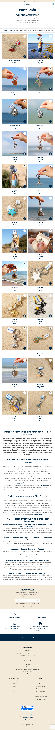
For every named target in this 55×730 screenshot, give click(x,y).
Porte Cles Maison (15, 158)
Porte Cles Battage (40, 61)
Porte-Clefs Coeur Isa (14, 93)
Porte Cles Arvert (15, 288)
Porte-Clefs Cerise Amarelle (14, 61)
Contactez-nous (40, 689)
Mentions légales (40, 691)
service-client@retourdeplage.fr (27, 666)
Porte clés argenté (21, 30)
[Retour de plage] (26, 4)
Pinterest (33, 638)
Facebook (22, 638)
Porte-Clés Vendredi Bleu (40, 385)
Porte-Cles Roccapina (40, 126)
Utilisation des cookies (40, 699)
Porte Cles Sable (15, 223)
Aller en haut (52, 585)
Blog (14, 691)
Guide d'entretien (40, 686)
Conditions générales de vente (40, 694)
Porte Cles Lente (40, 93)
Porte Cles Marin (40, 223)
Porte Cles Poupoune (15, 353)
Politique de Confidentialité (40, 696)
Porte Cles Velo (40, 320)
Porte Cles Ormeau (15, 320)
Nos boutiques (14, 681)
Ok (37, 600)
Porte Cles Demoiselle (40, 353)
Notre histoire (14, 683)
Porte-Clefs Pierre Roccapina (15, 126)
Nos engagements (15, 689)
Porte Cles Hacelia (40, 158)
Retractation (40, 702)
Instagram (27, 638)
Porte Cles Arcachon (40, 191)
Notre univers (14, 686)
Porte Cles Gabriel (15, 385)
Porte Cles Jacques (15, 417)
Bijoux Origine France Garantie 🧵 (27, 1)
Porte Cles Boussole (40, 255)
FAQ (40, 683)
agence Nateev (30, 725)
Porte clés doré (32, 30)
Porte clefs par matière (43, 30)
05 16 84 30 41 (27, 661)
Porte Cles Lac (40, 417)
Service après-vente (40, 681)
